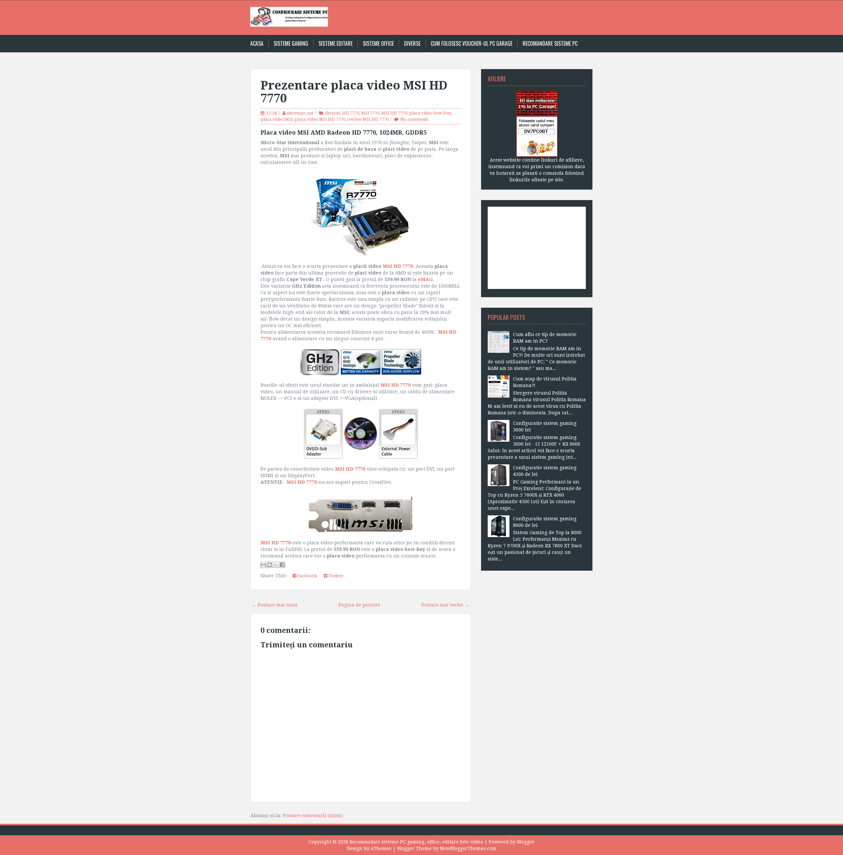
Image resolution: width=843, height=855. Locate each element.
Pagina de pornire (359, 605)
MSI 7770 (370, 113)
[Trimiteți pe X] (276, 564)
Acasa (256, 43)
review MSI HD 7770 (368, 119)
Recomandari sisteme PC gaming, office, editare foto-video (416, 841)
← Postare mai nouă (274, 605)
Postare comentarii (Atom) (313, 815)
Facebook (306, 575)
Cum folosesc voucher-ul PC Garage (471, 43)
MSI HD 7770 (394, 113)
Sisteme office (378, 43)
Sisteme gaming (291, 43)
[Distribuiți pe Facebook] (282, 564)
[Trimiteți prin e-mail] (263, 564)
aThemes (381, 848)
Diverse (412, 43)
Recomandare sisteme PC (550, 43)
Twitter (335, 575)
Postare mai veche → (445, 605)
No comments (414, 119)
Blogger (525, 841)
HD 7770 (350, 113)
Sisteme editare (335, 43)
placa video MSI (276, 119)
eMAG (425, 279)
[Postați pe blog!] (269, 564)
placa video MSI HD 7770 (320, 119)
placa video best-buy (430, 113)
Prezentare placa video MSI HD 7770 (354, 92)
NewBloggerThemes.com (468, 848)
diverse (332, 113)
